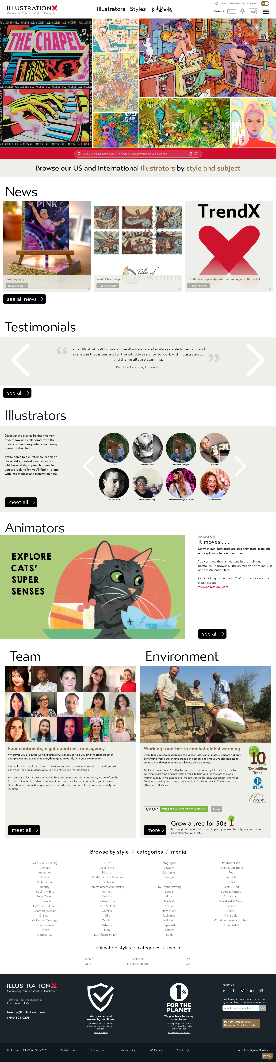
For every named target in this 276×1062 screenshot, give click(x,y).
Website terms (68, 1050)
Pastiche (169, 930)
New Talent (169, 911)
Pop (231, 872)
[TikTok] (242, 991)
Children (44, 915)
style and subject (213, 168)
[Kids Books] (162, 9)
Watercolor (231, 915)
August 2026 (237, 1021)
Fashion (107, 896)
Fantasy (107, 891)
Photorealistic (231, 863)
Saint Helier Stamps (108, 279)
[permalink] (89, 289)
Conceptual (44, 934)
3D (188, 964)
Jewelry (169, 868)
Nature (169, 906)
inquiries (251, 3)
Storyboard (231, 896)
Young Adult (231, 925)
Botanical (45, 901)
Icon (107, 930)
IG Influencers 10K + (107, 934)
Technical (231, 906)
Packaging (169, 915)
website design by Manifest (253, 1050)
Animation (45, 872)
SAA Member (156, 1050)
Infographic (169, 863)
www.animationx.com (213, 587)
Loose (169, 891)
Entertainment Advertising (107, 887)
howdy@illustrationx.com (26, 1012)
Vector (231, 911)
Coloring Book (45, 925)
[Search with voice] (191, 154)
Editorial (107, 872)
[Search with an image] (196, 154)
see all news (22, 299)
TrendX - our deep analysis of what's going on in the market (223, 279)
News (21, 192)
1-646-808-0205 (237, 3)
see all (15, 393)
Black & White (45, 891)
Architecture (45, 882)
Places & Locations (231, 868)
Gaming (107, 911)
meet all (18, 502)
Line (169, 882)
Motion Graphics (138, 964)
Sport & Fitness (231, 891)
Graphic (107, 920)
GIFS (88, 964)
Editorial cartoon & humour (107, 877)
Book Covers (44, 896)
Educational (107, 882)
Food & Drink (107, 906)
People (169, 934)
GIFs (107, 915)
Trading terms (98, 1050)
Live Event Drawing (169, 887)
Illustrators (111, 9)
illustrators (158, 168)
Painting (169, 920)
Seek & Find (231, 887)
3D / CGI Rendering (44, 863)
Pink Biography (15, 279)
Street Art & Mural (231, 901)
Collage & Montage (44, 920)
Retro (231, 882)
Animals (45, 868)
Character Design (45, 911)
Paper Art (169, 925)
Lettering (169, 872)
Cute (107, 863)
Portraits (231, 877)
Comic (45, 930)
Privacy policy (127, 1050)
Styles (138, 9)
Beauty (45, 887)
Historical (107, 925)
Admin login (183, 1050)
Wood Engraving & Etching (231, 920)
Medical (169, 901)
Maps (168, 896)
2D (188, 959)
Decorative (107, 868)
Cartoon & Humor (45, 906)
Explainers (138, 959)
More (216, 809)
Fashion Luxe (107, 901)
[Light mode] (265, 3)
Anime (45, 877)
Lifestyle (169, 877)
